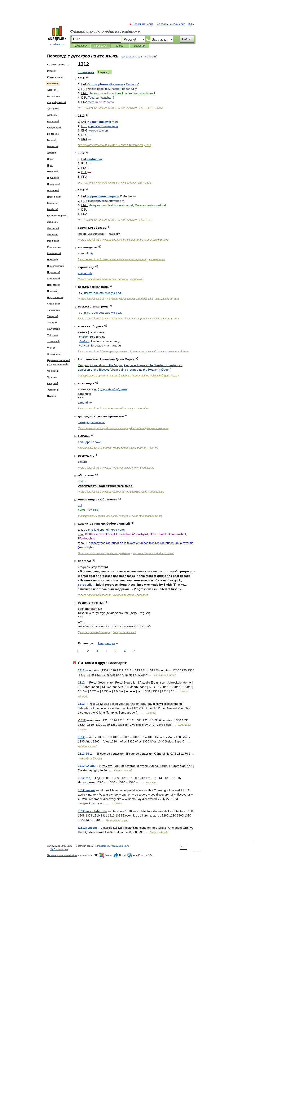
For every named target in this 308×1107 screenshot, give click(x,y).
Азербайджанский (56, 102)
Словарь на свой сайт (171, 24)
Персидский (53, 285)
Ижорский (52, 171)
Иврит (50, 159)
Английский (53, 108)
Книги (119, 45)
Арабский (52, 115)
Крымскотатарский (57, 215)
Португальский (55, 297)
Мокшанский (54, 247)
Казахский (52, 203)
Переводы (100, 45)
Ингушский (53, 178)
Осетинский (53, 278)
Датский (51, 152)
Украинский (53, 341)
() (87, 827)
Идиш (50, 165)
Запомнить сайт (143, 24)
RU (190, 24)
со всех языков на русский (140, 56)
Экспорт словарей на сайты (62, 855)
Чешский (52, 377)
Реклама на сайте (119, 846)
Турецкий (52, 322)
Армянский (53, 121)
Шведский (52, 383)
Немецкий (52, 259)
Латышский (53, 228)
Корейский (52, 209)
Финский (51, 347)
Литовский (52, 234)
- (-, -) (122, 351)
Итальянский (54, 196)
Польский (52, 291)
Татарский (52, 316)
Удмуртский (53, 329)
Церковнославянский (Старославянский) (58, 362)
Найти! (186, 39)
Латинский (52, 222)
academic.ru (57, 44)
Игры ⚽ (139, 45)
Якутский (52, 396)
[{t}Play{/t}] (87, 77)
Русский (51, 71)
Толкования (80, 45)
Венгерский (53, 134)
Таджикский (53, 310)
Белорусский (54, 127)
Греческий (52, 146)
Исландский (53, 184)
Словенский (53, 303)
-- (115, 298)
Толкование (86, 72)
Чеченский (52, 371)
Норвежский (53, 272)
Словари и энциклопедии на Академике (105, 31)
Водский (51, 140)
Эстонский (52, 389)
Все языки (52, 83)
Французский (54, 354)
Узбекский (52, 335)
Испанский (53, 190)
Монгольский (54, 253)
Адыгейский (53, 96)
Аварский (52, 90)
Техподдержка (101, 846)
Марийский (53, 241)
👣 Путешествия (59, 849)
